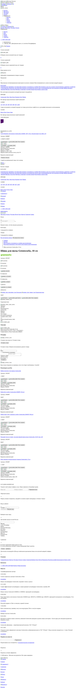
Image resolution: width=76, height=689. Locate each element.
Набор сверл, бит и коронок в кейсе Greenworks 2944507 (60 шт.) (17, 414)
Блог (8, 18)
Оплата (5, 14)
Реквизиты (45, 559)
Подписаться (18, 640)
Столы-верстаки (5, 88)
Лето (5, 112)
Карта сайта (67, 559)
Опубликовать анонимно (8, 352)
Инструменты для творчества (26, 88)
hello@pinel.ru (4, 211)
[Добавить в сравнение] (4, 145)
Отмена (3, 548)
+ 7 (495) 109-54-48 (5, 39)
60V (11, 104)
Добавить (8, 548)
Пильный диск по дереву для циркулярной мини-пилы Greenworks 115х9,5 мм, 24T (22, 437)
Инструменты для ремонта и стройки (29, 86)
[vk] (13, 4)
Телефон (3, 507)
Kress (13, 97)
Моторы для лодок (10, 89)
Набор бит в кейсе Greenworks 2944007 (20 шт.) (13, 392)
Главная (3, 559)
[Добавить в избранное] (5, 271)
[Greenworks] (6, 255)
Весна (2, 112)
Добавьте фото (4, 356)
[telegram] (9, 4)
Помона (8, 46)
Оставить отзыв (4, 342)
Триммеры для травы (14, 86)
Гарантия (9, 22)
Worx (8, 97)
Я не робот (3, 358)
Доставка (6, 13)
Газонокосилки (4, 86)
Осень (8, 112)
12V (2, 104)
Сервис (8, 21)
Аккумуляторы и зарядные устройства (65, 86)
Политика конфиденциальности (56, 559)
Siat (21, 97)
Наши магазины (22, 565)
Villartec (24, 97)
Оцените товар (4, 355)
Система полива (30, 89)
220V (18, 104)
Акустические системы (57, 88)
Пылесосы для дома (14, 88)
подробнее (3, 579)
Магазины (6, 11)
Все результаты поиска (6, 237)
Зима (11, 112)
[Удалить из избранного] (6, 276)
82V (16, 104)
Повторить (3, 509)
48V (13, 104)
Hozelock (17, 97)
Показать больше (5, 157)
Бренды (8, 17)
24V (6, 104)
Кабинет (33, 559)
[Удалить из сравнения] (11, 145)
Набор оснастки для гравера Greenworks (11, 370)
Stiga (11, 97)
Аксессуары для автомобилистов (43, 88)
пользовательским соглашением (26, 642)
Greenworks (3, 97)
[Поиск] (15, 221)
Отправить (3, 359)
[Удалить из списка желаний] (5, 144)
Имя (2, 350)
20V (4, 104)
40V (9, 104)
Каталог (6, 10)
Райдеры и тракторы (20, 89)
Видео (8, 20)
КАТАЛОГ (3, 85)
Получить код (10, 509)
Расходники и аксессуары (41, 89)
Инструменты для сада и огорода (47, 86)
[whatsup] (3, 4)
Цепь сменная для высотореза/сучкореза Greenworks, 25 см (15, 459)
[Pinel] (4, 5)
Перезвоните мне (33, 489)
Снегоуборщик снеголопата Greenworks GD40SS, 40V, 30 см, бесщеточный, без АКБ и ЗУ (23, 133)
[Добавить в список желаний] (2, 144)
